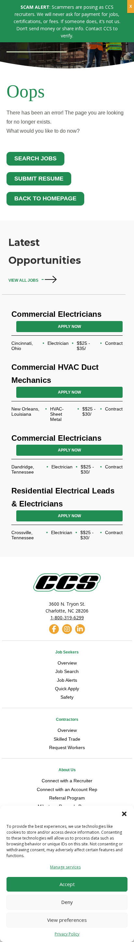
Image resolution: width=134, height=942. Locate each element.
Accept (67, 884)
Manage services (65, 867)
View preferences (67, 920)
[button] (124, 814)
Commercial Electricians (56, 314)
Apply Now (69, 326)
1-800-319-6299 (67, 617)
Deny (67, 902)
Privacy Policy (67, 934)
